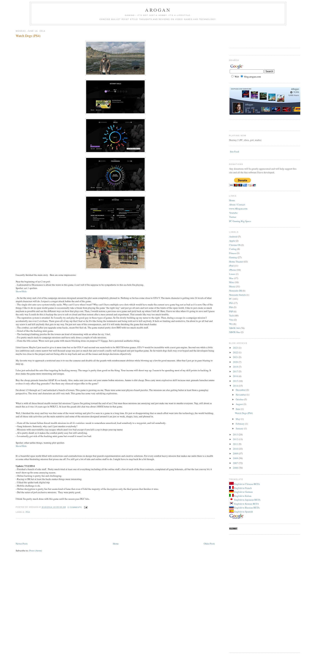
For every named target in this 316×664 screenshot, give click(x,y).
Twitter (232, 217)
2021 (236, 357)
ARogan (158, 10)
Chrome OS (234, 245)
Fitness (232, 253)
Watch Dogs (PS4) (28, 35)
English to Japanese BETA (247, 499)
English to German (243, 491)
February (240, 423)
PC (230, 298)
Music (232, 286)
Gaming (233, 257)
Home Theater (236, 261)
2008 (236, 458)
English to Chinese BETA (247, 484)
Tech (231, 315)
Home (116, 543)
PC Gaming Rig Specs (240, 221)
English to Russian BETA (246, 507)
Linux (232, 274)
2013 (236, 434)
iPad (231, 265)
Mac (231, 278)
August (239, 404)
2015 (236, 381)
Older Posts (209, 543)
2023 (236, 347)
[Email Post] (85, 507)
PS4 (28, 512)
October (240, 399)
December (241, 389)
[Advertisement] (82, 530)
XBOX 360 (234, 328)
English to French (243, 488)
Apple (232, 240)
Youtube (233, 212)
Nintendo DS (235, 290)
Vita (231, 319)
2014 (236, 385)
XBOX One (234, 332)
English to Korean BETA (246, 503)
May (238, 419)
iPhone (232, 269)
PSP (231, 311)
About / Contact (237, 204)
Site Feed (234, 151)
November (241, 394)
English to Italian (242, 495)
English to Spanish (243, 511)
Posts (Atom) (35, 550)
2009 (236, 453)
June (238, 408)
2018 (236, 366)
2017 (236, 371)
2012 (236, 439)
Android (233, 236)
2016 (236, 376)
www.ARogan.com (238, 208)
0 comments (75, 507)
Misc (231, 282)
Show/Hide (21, 291)
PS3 (231, 303)
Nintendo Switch (237, 294)
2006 (236, 467)
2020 (236, 362)
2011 (236, 444)
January (240, 428)
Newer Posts (22, 543)
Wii (231, 324)
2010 (236, 448)
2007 (236, 463)
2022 (236, 352)
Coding (233, 249)
